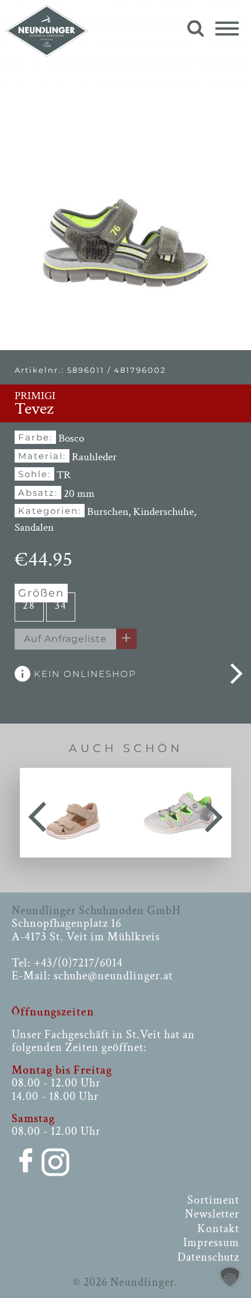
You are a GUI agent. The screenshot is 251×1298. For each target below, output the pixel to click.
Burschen (107, 512)
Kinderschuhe (163, 512)
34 (61, 605)
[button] (230, 1277)
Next (213, 812)
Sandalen (34, 527)
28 (29, 605)
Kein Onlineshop (83, 673)
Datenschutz (208, 1257)
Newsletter (212, 1214)
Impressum (211, 1243)
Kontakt (218, 1229)
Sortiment (213, 1200)
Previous (37, 812)
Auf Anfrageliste (65, 638)
